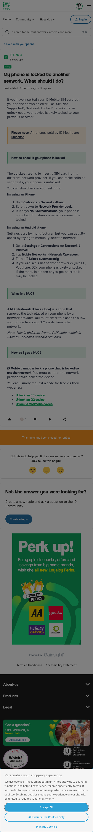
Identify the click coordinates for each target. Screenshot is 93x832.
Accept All (46, 807)
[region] (46, 800)
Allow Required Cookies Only (46, 817)
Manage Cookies (46, 826)
